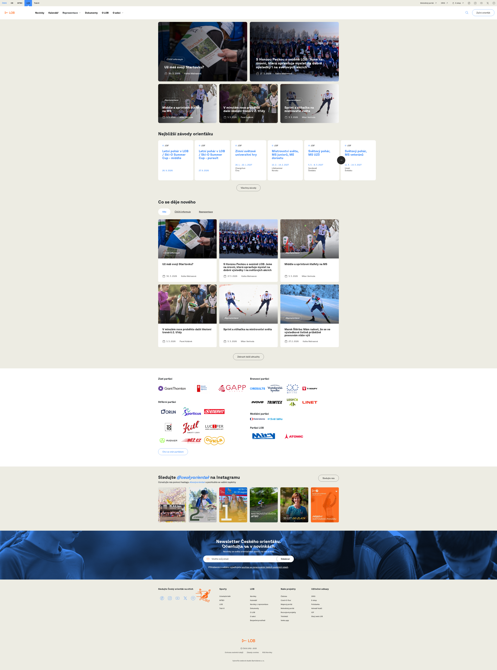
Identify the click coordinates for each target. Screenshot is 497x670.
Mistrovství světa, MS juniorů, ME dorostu (285, 154)
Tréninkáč (284, 616)
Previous (156, 160)
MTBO (19, 3)
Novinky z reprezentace (259, 604)
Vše (164, 212)
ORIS (443, 3)
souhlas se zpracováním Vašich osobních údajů (265, 567)
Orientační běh (225, 596)
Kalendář (53, 12)
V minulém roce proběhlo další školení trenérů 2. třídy (244, 109)
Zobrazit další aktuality (248, 357)
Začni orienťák (483, 13)
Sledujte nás (329, 478)
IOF (312, 612)
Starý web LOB (317, 616)
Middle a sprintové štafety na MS (181, 109)
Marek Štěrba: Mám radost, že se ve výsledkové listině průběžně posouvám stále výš (307, 332)
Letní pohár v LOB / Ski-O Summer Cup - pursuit (212, 154)
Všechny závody (248, 188)
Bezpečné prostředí (257, 620)
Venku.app (285, 620)
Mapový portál (286, 604)
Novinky (39, 12)
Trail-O (36, 3)
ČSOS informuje (175, 59)
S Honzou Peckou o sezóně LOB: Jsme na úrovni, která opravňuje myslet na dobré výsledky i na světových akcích (289, 63)
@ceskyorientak (193, 477)
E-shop (458, 3)
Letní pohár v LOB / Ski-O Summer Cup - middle (175, 154)
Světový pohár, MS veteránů (356, 152)
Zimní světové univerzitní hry (246, 152)
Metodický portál (427, 3)
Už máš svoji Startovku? (184, 67)
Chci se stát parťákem (173, 452)
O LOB (105, 12)
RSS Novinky (267, 652)
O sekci (116, 12)
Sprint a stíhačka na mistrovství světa (299, 109)
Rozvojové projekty (288, 612)
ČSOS (4, 3)
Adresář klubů (316, 608)
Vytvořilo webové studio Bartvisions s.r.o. (248, 661)
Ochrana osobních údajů (234, 652)
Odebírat (285, 559)
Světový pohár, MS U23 (319, 152)
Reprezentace (171, 100)
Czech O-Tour (286, 600)
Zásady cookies (253, 652)
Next (341, 160)
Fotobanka (315, 604)
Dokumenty (91, 12)
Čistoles (284, 596)
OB (12, 3)
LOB (28, 3)
